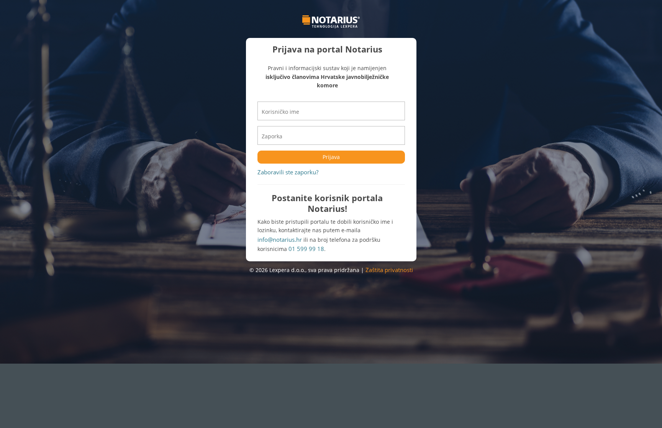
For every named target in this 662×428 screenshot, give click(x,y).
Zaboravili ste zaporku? (287, 172)
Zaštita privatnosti (389, 270)
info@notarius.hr (279, 239)
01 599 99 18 (306, 249)
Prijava (331, 157)
